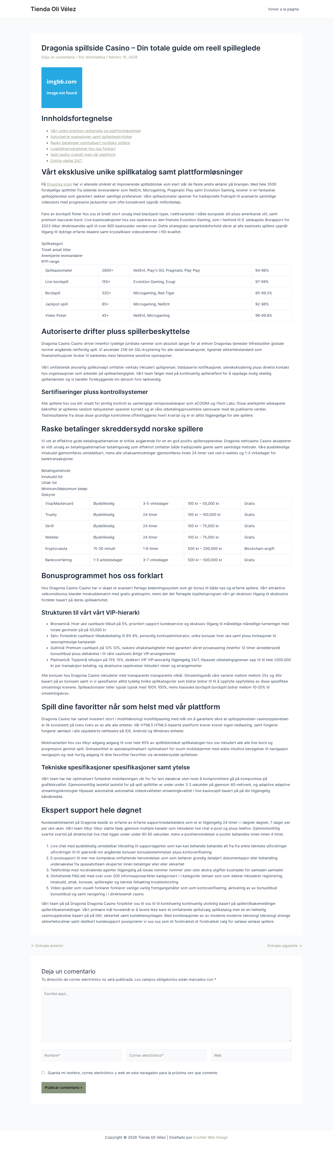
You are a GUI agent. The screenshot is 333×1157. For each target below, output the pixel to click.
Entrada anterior (47, 945)
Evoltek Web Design (210, 1137)
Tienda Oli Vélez (53, 8)
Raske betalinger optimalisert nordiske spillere (90, 142)
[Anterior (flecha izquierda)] (8, 578)
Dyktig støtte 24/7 (66, 160)
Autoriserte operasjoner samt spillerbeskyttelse (91, 136)
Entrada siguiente (285, 945)
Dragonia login (59, 184)
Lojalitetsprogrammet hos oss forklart (83, 148)
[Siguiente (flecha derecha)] (325, 578)
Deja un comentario (58, 57)
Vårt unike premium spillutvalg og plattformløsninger (96, 130)
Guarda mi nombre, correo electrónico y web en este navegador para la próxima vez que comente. (133, 1072)
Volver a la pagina (283, 9)
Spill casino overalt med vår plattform (83, 154)
